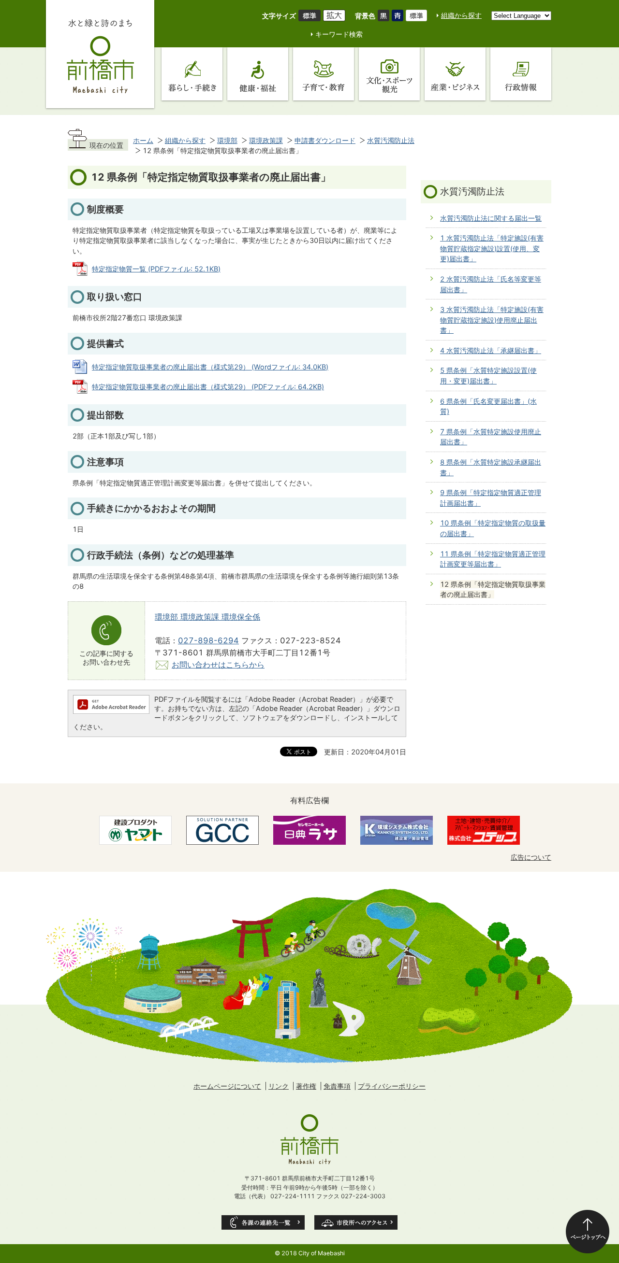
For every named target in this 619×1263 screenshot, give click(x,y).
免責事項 (337, 1086)
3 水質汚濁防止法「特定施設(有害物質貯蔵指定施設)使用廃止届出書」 (492, 319)
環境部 (227, 140)
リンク (278, 1086)
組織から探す (461, 15)
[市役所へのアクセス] (356, 1222)
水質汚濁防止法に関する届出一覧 (491, 218)
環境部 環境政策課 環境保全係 (207, 617)
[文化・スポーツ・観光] (389, 73)
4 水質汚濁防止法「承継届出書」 (490, 350)
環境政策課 (266, 140)
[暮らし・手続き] (192, 73)
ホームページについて (227, 1086)
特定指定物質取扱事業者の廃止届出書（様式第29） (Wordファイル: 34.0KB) (210, 367)
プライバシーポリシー (392, 1086)
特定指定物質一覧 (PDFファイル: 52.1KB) (156, 269)
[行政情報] (520, 73)
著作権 (306, 1086)
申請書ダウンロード (325, 140)
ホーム (143, 140)
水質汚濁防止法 (390, 140)
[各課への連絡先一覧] (263, 1222)
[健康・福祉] (257, 73)
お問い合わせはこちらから (218, 664)
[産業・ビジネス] (455, 73)
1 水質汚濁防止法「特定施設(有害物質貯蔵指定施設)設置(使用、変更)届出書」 (492, 248)
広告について (531, 857)
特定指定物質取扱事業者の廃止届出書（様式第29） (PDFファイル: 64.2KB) (208, 387)
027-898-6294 (208, 640)
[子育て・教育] (323, 73)
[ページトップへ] (587, 1231)
